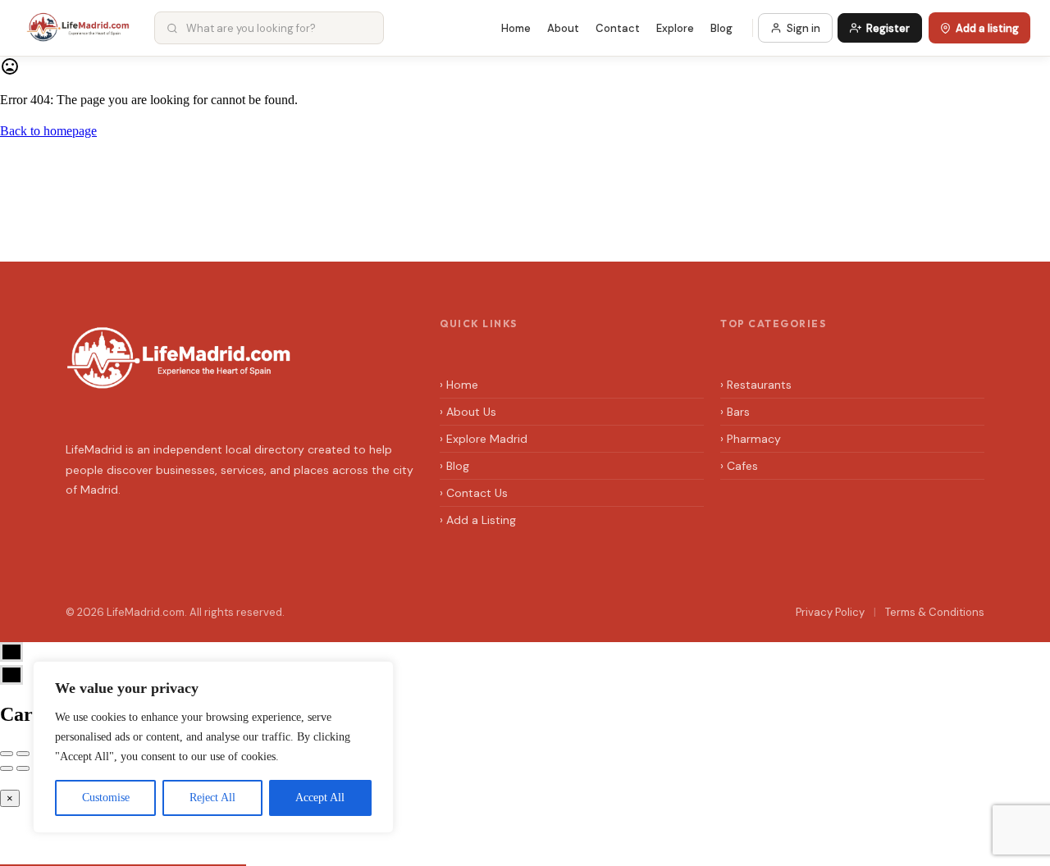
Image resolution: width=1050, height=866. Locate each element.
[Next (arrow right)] (23, 768)
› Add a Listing (478, 520)
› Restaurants (756, 384)
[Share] (23, 753)
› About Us (468, 411)
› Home (459, 384)
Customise (106, 797)
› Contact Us (474, 492)
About (563, 28)
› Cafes (739, 465)
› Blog (454, 465)
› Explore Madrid (483, 438)
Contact (618, 28)
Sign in (803, 28)
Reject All (212, 797)
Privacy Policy (830, 612)
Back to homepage (48, 131)
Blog (721, 28)
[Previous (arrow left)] (6, 768)
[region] (213, 747)
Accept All (320, 797)
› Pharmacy (750, 438)
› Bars (735, 411)
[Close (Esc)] (6, 753)
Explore (675, 28)
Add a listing (987, 28)
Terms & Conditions (934, 612)
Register (888, 28)
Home (516, 28)
